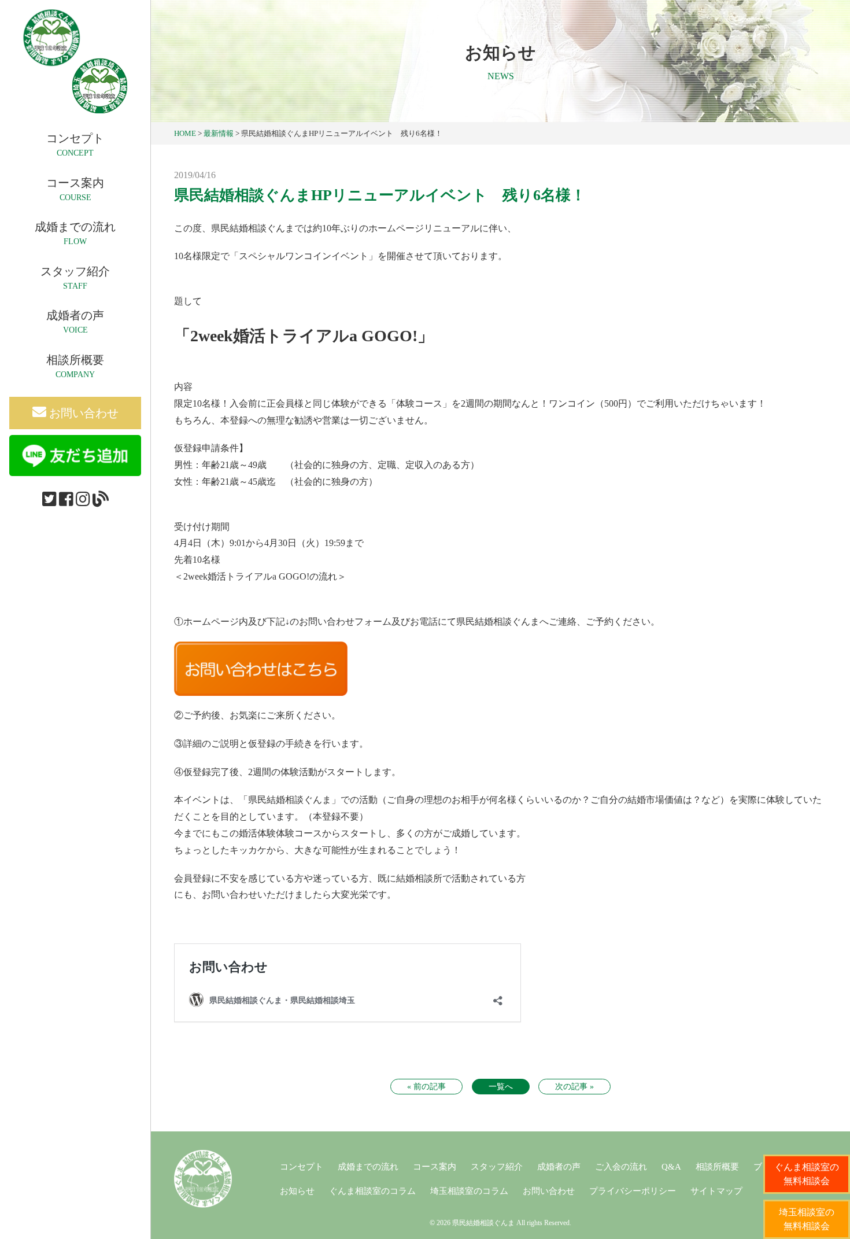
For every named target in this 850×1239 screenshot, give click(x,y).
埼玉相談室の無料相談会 (806, 1219)
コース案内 (434, 1166)
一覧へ (501, 1086)
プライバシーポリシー (632, 1191)
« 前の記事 (426, 1086)
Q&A (671, 1166)
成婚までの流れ (368, 1166)
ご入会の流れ (621, 1166)
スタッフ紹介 (497, 1166)
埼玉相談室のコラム (469, 1191)
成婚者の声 (559, 1166)
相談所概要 (717, 1166)
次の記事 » (574, 1086)
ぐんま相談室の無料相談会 (806, 1174)
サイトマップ (716, 1191)
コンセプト (301, 1166)
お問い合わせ (82, 413)
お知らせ (297, 1191)
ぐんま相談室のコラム (372, 1191)
